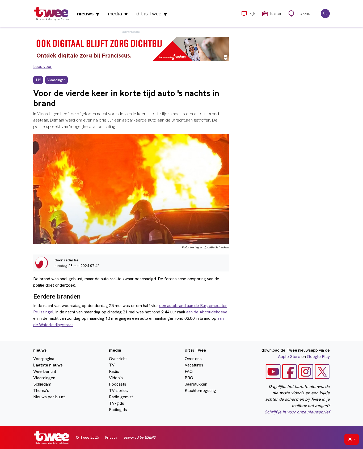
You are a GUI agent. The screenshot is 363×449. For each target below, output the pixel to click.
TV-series (118, 390)
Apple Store (289, 356)
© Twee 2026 (87, 437)
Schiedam (42, 384)
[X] (322, 371)
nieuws (88, 13)
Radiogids (118, 409)
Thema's (41, 390)
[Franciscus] (131, 48)
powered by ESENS (139, 437)
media (118, 13)
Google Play (318, 356)
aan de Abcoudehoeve (206, 312)
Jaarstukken (196, 384)
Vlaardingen (44, 378)
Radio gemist (121, 397)
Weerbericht (44, 371)
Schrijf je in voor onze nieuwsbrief (297, 412)
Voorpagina (43, 358)
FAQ (189, 371)
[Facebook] (289, 371)
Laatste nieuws (48, 365)
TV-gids (116, 403)
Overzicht (118, 358)
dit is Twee (151, 13)
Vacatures (194, 365)
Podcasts (117, 384)
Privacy (111, 437)
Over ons (193, 358)
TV (112, 365)
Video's (116, 378)
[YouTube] (273, 371)
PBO (189, 378)
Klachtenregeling (200, 390)
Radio (114, 371)
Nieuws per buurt (49, 397)
